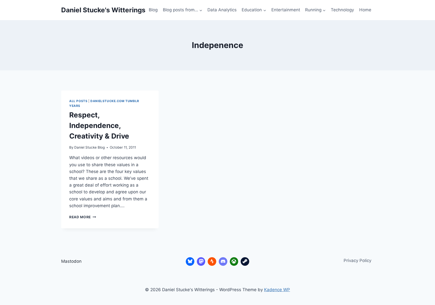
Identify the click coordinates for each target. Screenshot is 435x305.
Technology (342, 9)
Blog (153, 9)
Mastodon (71, 261)
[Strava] (212, 261)
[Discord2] (223, 261)
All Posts (78, 101)
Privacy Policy (357, 260)
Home (365, 9)
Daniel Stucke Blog (89, 147)
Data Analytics (222, 9)
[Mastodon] (201, 261)
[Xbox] (234, 261)
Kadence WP (277, 289)
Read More (82, 217)
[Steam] (244, 261)
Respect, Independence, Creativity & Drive (99, 125)
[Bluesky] (190, 261)
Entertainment (285, 9)
